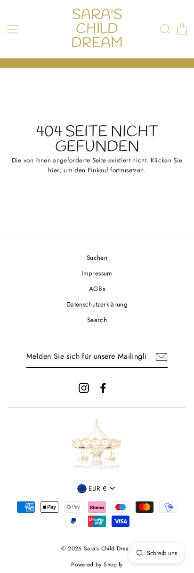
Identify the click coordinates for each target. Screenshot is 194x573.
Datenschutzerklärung (97, 304)
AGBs (97, 288)
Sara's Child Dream (97, 29)
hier (53, 170)
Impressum (96, 273)
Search (97, 319)
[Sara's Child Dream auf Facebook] (103, 387)
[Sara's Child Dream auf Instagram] (84, 387)
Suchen (97, 257)
